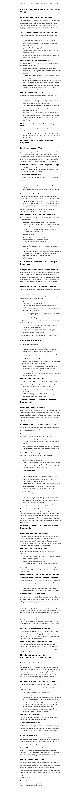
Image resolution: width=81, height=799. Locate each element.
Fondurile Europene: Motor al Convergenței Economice (39, 262)
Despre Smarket (57, 3)
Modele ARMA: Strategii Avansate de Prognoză (36, 141)
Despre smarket (44, 3)
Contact (50, 3)
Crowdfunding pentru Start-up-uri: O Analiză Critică (40, 10)
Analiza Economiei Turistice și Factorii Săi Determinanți (39, 400)
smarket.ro (22, 3)
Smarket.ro (32, 3)
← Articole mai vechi (24, 795)
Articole (37, 3)
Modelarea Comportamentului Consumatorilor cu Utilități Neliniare (36, 656)
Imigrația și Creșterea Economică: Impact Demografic (39, 526)
